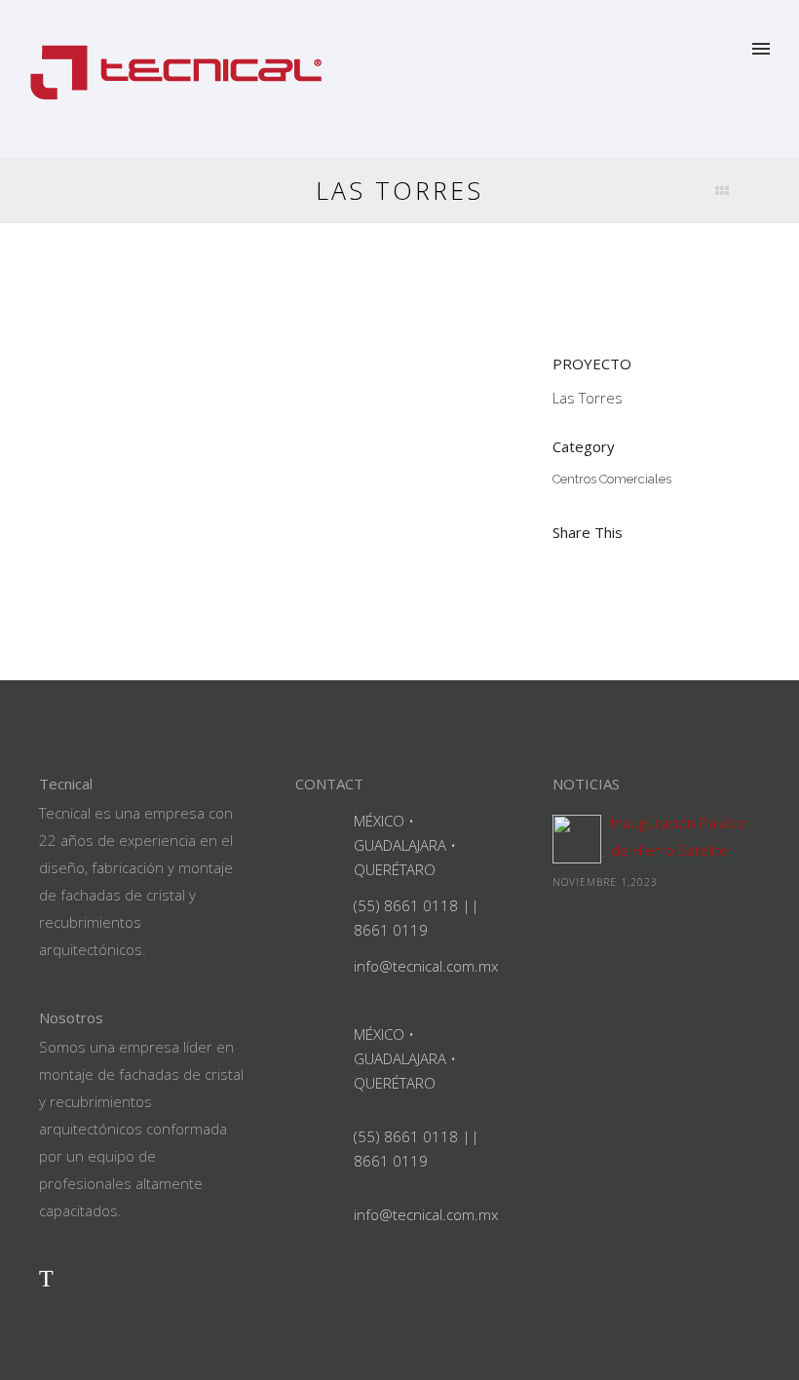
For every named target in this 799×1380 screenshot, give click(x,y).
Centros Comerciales (611, 479)
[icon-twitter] (46, 1277)
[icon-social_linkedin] (90, 1277)
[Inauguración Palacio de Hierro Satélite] (576, 839)
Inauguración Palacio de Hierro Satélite (678, 836)
